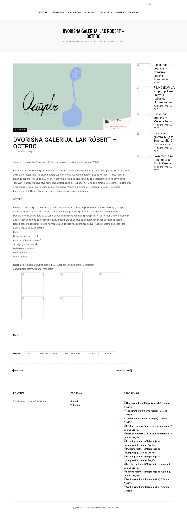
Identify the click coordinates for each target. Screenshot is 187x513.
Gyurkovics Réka (72, 354)
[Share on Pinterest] (29, 335)
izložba (91, 354)
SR (149, 4)
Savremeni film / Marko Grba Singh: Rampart (163, 159)
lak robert (107, 354)
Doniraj (74, 401)
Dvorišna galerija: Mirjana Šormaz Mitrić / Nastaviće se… (164, 139)
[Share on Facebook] (22, 335)
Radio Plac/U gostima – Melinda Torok (163, 117)
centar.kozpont (28, 152)
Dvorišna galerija (48, 354)
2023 (30, 354)
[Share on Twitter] (26, 335)
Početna (66, 42)
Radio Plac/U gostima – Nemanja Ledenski (162, 70)
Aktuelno (76, 42)
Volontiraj (75, 405)
